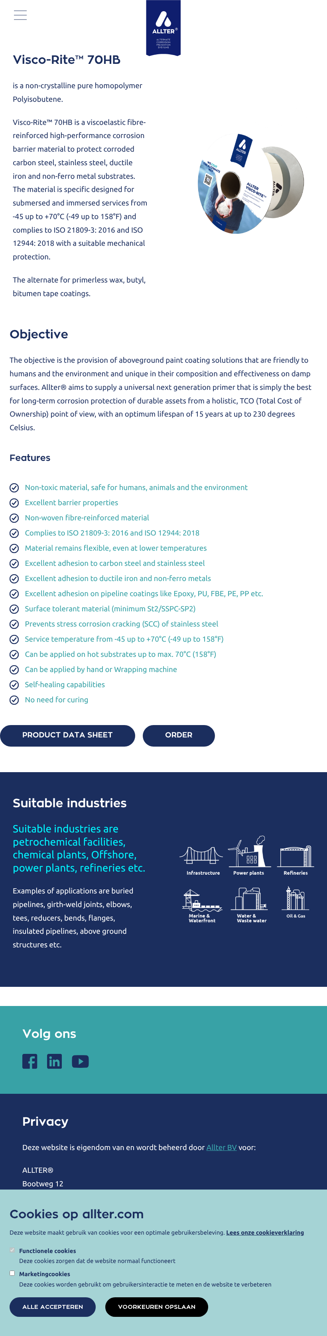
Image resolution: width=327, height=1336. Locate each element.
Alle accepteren (52, 1307)
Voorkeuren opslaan (156, 1307)
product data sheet (67, 735)
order (179, 735)
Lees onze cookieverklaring (265, 1232)
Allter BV (222, 1147)
